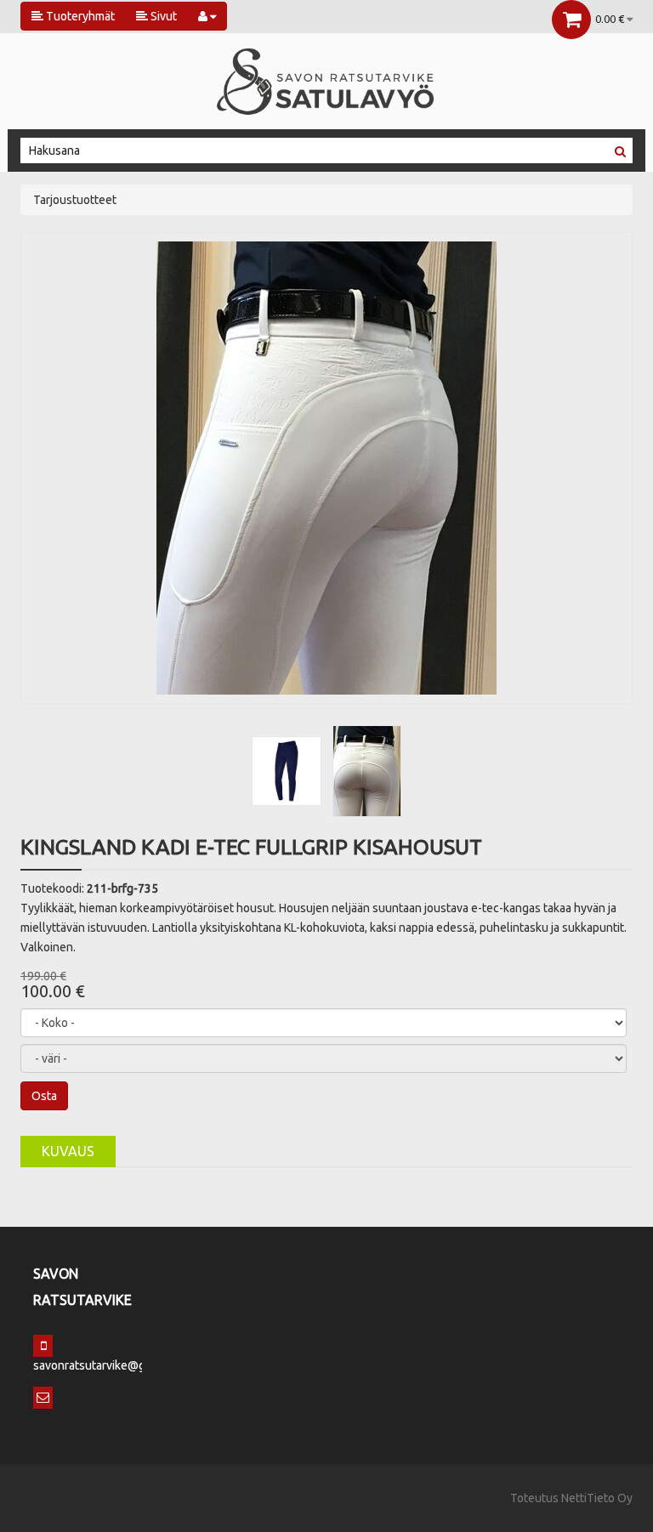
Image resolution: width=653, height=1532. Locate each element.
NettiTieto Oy (597, 1498)
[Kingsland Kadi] (286, 771)
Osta (44, 1096)
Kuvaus (68, 1151)
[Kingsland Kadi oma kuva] (326, 467)
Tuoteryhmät (79, 16)
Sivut (162, 16)
